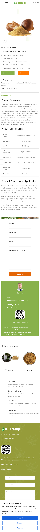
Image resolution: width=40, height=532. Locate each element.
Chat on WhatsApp (20, 322)
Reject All (20, 528)
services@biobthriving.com (17, 300)
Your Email (12, 232)
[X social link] (9, 88)
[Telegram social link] (16, 88)
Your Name (12, 223)
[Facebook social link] (7, 88)
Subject (11, 241)
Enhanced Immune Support (15, 83)
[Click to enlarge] (5, 41)
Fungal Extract (12, 47)
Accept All (20, 518)
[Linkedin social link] (14, 88)
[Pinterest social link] (12, 88)
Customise (20, 523)
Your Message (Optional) (17, 250)
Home (3, 47)
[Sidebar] (2, 162)
